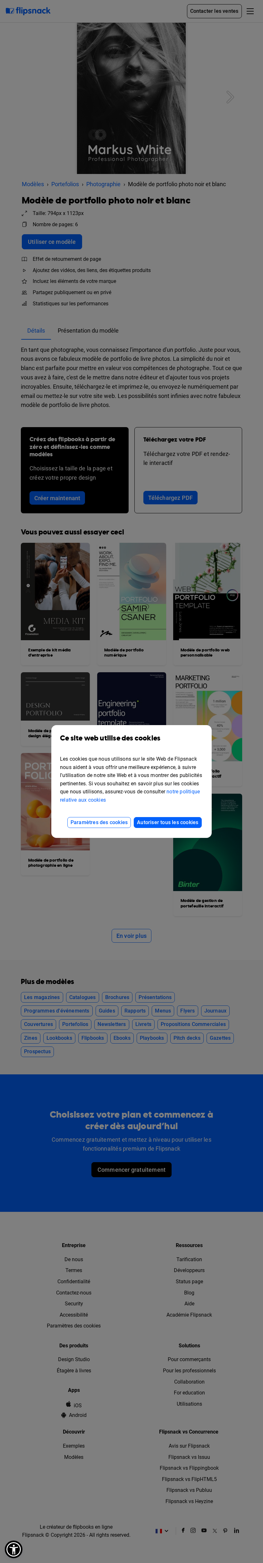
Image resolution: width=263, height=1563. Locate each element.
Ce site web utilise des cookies (110, 738)
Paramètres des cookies (99, 822)
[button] (13, 1549)
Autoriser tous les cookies (167, 822)
